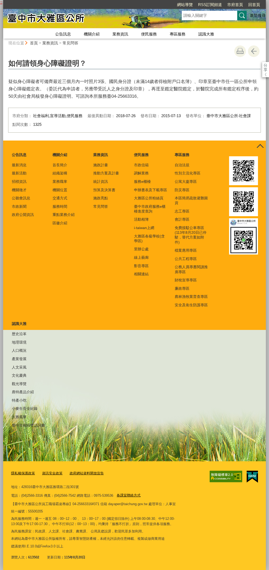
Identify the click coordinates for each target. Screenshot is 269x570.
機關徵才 (19, 190)
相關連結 (141, 274)
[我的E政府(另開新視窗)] (252, 477)
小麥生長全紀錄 (25, 408)
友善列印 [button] (240, 51)
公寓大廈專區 (186, 181)
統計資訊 (100, 181)
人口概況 (19, 350)
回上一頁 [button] (254, 51)
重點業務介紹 (64, 215)
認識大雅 (206, 34)
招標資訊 (19, 181)
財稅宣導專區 (186, 280)
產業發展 (19, 359)
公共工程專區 (186, 259)
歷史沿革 (19, 334)
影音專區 (141, 266)
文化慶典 (19, 375)
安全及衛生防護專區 (191, 305)
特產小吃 (19, 400)
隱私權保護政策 (23, 473)
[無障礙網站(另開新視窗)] (226, 476)
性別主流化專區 (187, 173)
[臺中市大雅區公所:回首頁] (86, 19)
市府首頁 (235, 4)
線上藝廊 (141, 257)
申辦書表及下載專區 (150, 190)
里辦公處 (141, 249)
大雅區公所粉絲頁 (148, 198)
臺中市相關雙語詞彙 (28, 425)
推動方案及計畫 (106, 173)
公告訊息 (63, 34)
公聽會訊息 (21, 198)
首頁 (34, 43)
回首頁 (254, 4)
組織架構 (60, 173)
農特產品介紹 (23, 392)
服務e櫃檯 (142, 181)
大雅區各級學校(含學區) (149, 238)
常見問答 (70, 43)
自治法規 (182, 165)
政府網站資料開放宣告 (87, 473)
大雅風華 (19, 417)
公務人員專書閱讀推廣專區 (191, 269)
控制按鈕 (260, 146)
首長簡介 (60, 165)
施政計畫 (100, 165)
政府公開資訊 (23, 215)
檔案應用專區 (186, 250)
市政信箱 (141, 165)
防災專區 (182, 190)
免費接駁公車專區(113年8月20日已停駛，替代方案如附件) (190, 235)
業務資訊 (120, 34)
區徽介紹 (60, 223)
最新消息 (19, 165)
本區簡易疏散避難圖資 (191, 200)
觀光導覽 (19, 384)
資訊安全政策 (52, 473)
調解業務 (141, 173)
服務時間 (60, 206)
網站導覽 (185, 4)
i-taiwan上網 (144, 228)
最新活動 (19, 173)
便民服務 (149, 34)
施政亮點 (100, 198)
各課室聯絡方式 (129, 495)
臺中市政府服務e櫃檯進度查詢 (149, 208)
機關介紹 (92, 34)
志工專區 (182, 211)
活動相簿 (141, 219)
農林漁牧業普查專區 (191, 296)
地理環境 (19, 342)
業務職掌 (60, 181)
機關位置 (60, 190)
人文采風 (19, 367)
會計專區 (182, 219)
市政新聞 (19, 206)
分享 (265, 65)
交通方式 (60, 198)
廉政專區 (182, 288)
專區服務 (177, 34)
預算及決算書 (104, 190)
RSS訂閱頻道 (210, 4)
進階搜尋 (258, 15)
